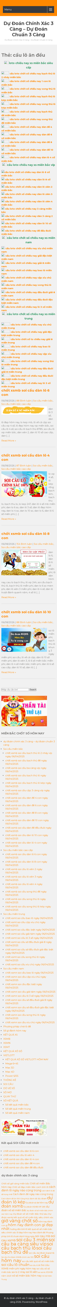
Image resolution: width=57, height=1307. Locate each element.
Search (33, 689)
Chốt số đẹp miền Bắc (24, 1187)
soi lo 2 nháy (18, 1272)
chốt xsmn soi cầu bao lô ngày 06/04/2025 (29, 972)
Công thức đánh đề (29, 1199)
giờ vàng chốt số (19, 1220)
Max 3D (9, 1067)
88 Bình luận (23, 400)
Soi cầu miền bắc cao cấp (16, 404)
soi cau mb (42, 1236)
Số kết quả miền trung (18, 1108)
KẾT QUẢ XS (10, 1034)
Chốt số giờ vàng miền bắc (15, 1183)
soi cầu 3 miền (32, 1239)
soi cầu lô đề (35, 1265)
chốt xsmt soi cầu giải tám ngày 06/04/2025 (30, 933)
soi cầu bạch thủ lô (27, 1246)
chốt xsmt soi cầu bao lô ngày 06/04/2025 (29, 918)
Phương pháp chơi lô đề (17, 1026)
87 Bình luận (23, 465)
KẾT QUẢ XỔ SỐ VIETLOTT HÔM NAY (26, 1059)
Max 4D (9, 1071)
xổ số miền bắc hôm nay (27, 1275)
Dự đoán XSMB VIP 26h (34, 1207)
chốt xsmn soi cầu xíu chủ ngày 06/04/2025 (30, 1022)
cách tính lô (42, 1187)
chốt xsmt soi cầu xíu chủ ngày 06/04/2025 (29, 964)
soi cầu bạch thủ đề (26, 1250)
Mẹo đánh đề (39, 1232)
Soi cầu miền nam (13, 968)
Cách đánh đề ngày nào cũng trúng (33, 1194)
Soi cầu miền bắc (43, 400)
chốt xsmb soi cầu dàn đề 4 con (21, 1163)
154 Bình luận (24, 543)
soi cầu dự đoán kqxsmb (41, 1253)
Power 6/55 (11, 1075)
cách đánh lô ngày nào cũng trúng (28, 1188)
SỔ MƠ (7, 1092)
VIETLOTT (9, 1055)
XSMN (6, 1042)
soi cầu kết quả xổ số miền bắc (38, 1261)
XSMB (6, 1038)
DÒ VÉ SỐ (9, 1088)
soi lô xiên (32, 1271)
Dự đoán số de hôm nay (37, 1203)
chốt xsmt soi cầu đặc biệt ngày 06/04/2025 (30, 929)
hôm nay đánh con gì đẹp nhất (27, 1227)
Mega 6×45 (11, 1063)
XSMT (6, 1047)
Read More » (8, 440)
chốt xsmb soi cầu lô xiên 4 (18, 1155)
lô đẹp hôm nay (24, 1232)
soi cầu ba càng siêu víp (28, 1241)
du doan (42, 1198)
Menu (8, 9)
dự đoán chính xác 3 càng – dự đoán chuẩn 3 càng (29, 29)
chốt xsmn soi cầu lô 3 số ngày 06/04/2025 (29, 995)
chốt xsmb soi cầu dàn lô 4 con (21, 1159)
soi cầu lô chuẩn (15, 1264)
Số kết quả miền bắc (17, 1104)
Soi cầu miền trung (14, 914)
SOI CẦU (8, 1084)
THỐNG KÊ (9, 1080)
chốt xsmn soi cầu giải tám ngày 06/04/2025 (30, 991)
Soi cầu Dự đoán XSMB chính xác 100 (17, 1257)
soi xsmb (41, 1272)
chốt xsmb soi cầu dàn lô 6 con (21, 1151)
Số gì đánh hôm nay (14, 1030)
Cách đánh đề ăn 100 (10, 1199)
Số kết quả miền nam (17, 1112)
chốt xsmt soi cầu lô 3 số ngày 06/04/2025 (29, 937)
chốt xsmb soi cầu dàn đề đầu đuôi (23, 1167)
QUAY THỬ (9, 1096)
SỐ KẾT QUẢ (10, 1100)
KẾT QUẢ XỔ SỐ (12, 1051)
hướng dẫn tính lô (18, 1229)
